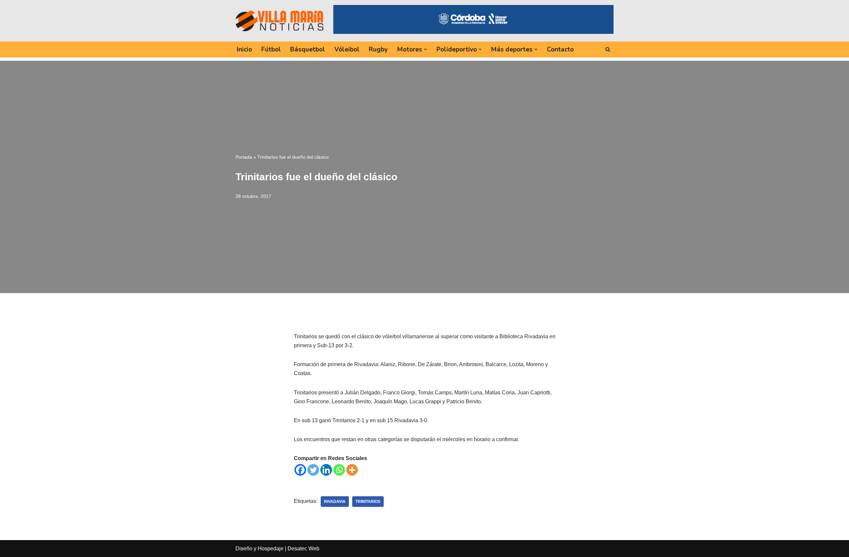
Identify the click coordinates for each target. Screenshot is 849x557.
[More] (352, 470)
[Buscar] (607, 49)
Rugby (378, 49)
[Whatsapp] (339, 470)
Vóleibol (346, 49)
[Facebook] (300, 470)
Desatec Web (303, 548)
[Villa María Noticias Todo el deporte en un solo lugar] (279, 20)
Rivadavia (335, 501)
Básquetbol (307, 49)
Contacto (560, 49)
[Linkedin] (326, 470)
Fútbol (271, 49)
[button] (425, 49)
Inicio (244, 49)
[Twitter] (313, 470)
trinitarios (368, 501)
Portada (243, 157)
